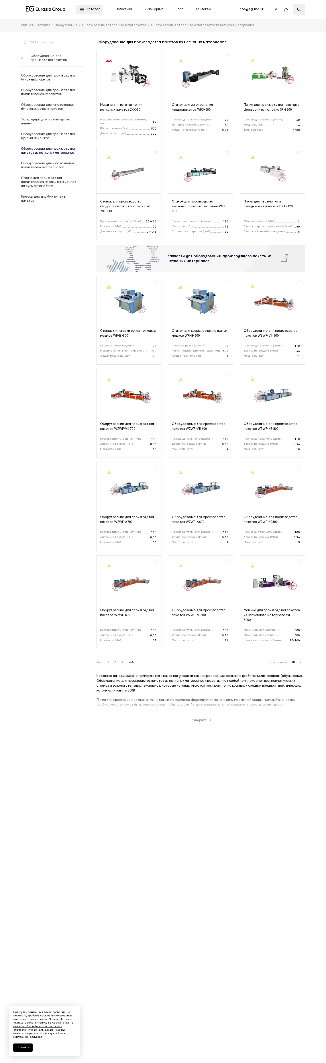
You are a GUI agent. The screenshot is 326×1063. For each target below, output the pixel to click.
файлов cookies (39, 1015)
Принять (23, 1047)
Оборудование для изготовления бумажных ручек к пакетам (48, 107)
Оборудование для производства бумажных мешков (48, 136)
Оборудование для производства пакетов (49, 58)
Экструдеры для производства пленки (45, 121)
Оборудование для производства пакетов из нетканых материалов (48, 150)
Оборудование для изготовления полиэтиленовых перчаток (48, 165)
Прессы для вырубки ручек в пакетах (43, 198)
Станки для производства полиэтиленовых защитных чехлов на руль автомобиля (48, 182)
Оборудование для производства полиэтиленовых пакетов (48, 92)
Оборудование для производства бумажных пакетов (48, 77)
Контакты (203, 9)
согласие (59, 1012)
